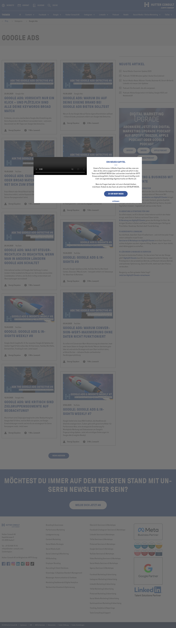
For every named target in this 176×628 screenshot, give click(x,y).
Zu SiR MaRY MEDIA (116, 194)
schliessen (115, 201)
